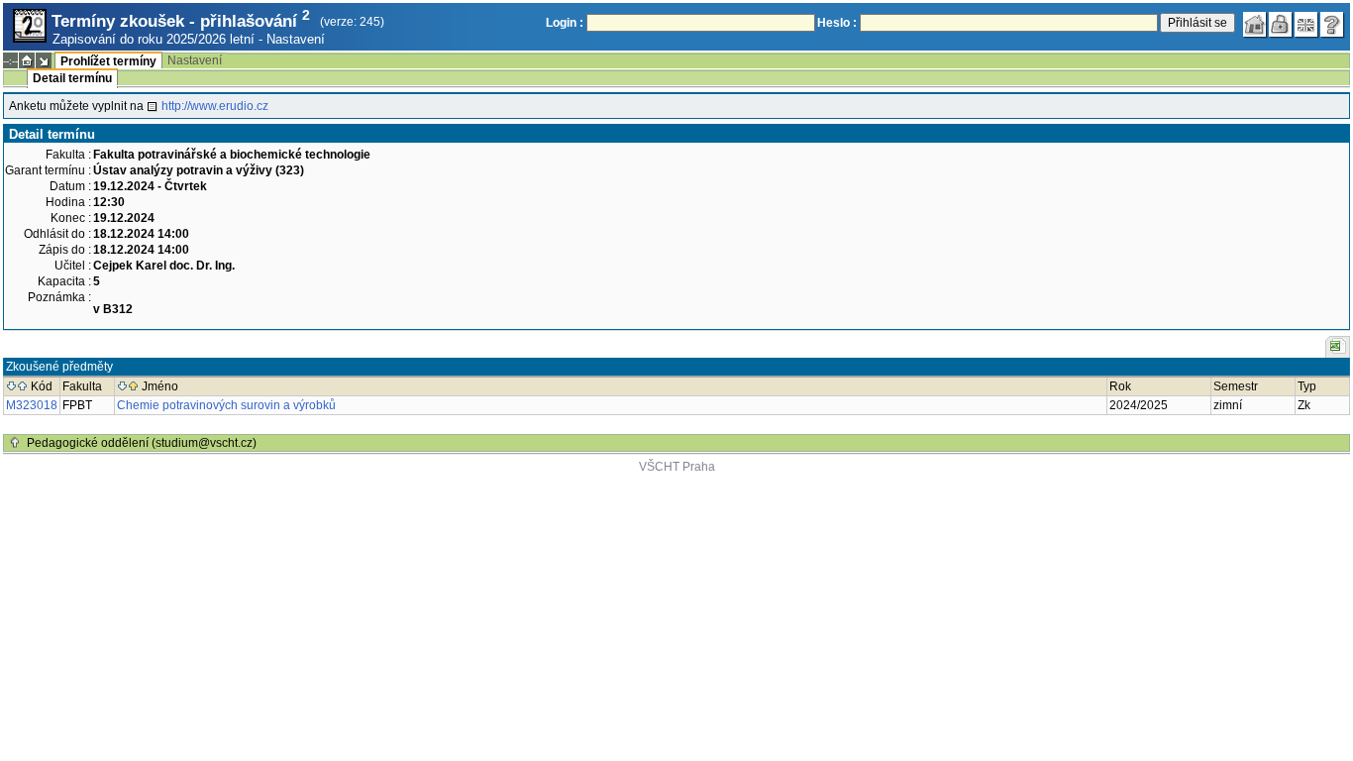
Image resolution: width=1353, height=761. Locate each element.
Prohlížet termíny (108, 61)
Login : (564, 23)
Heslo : (837, 23)
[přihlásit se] (1281, 25)
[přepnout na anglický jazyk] (1306, 25)
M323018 (31, 405)
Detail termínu (72, 78)
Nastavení (295, 39)
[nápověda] (1332, 25)
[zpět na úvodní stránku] (1255, 25)
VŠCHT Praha (677, 467)
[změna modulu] (44, 60)
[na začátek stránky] (15, 443)
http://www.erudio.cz (214, 106)
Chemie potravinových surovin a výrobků (226, 405)
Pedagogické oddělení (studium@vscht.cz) (142, 443)
